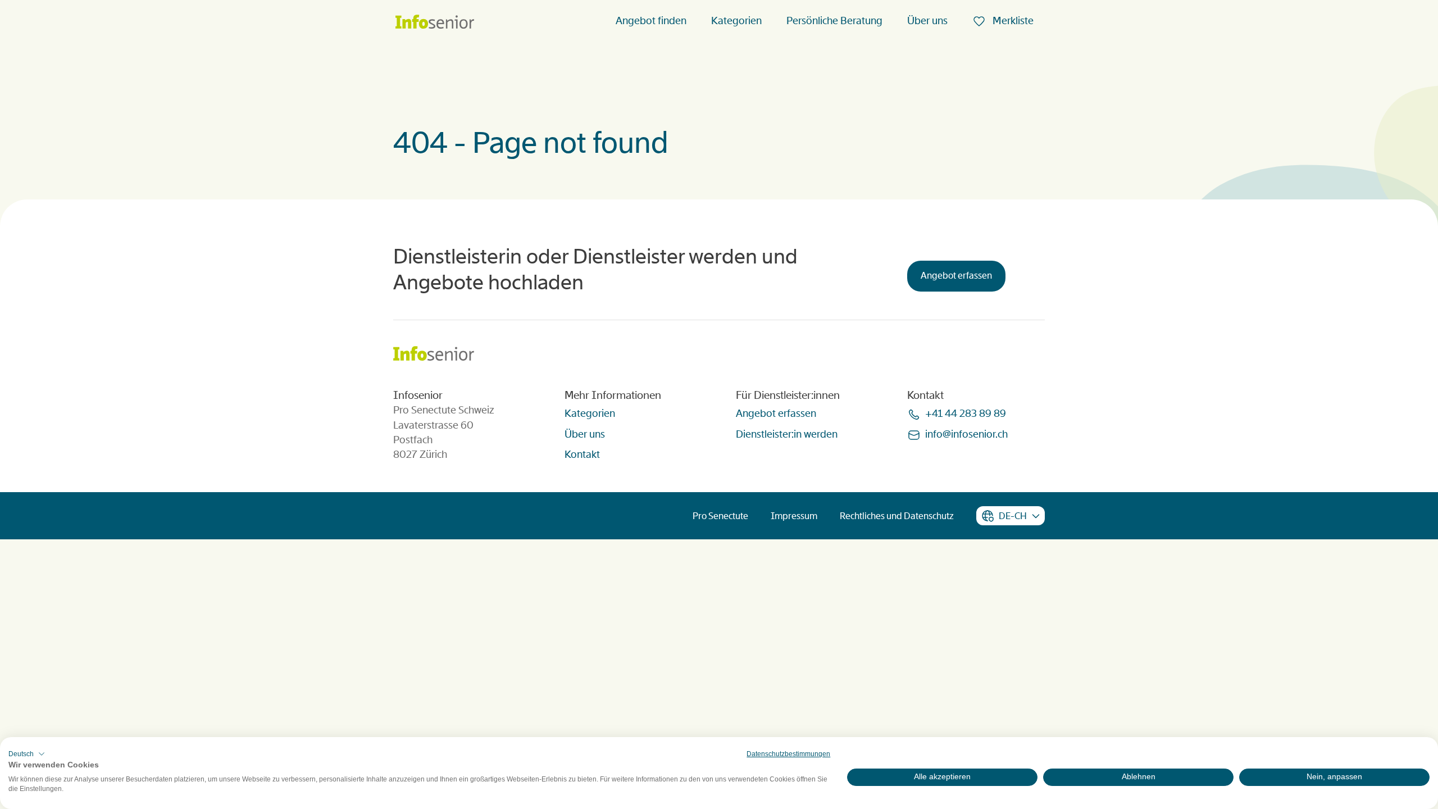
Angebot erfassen (956, 275)
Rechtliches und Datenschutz (897, 516)
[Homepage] (434, 22)
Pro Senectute (720, 516)
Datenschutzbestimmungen (788, 754)
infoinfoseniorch (966, 434)
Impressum (794, 516)
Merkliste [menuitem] (1012, 21)
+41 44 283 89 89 (965, 413)
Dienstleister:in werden (787, 434)
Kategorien (736, 21)
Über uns (927, 21)
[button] (26, 754)
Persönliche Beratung (834, 21)
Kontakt (582, 454)
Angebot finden (651, 21)
